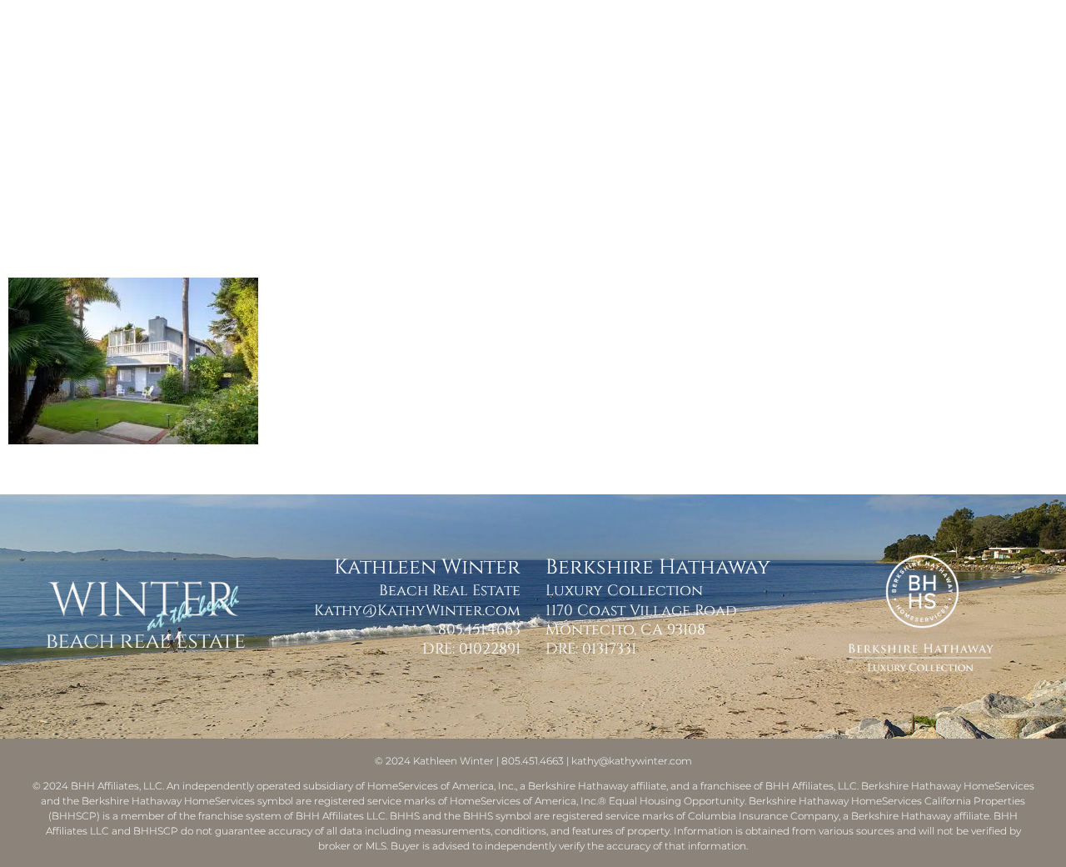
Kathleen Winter (453, 760)
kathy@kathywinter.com (631, 760)
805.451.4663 (479, 629)
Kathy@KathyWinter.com (417, 610)
